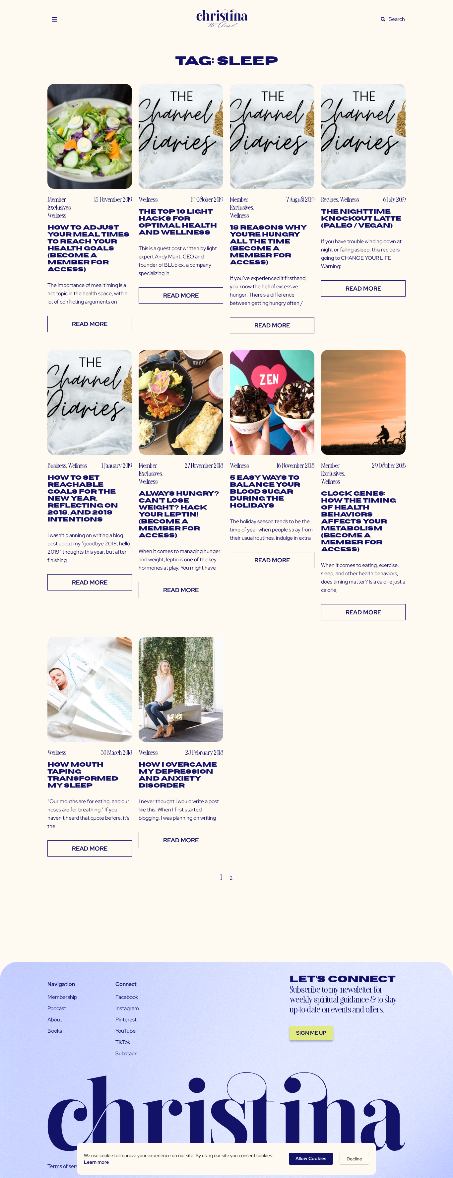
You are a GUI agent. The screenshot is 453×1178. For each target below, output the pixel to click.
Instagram (127, 1008)
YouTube (125, 1030)
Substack (126, 1053)
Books (54, 1030)
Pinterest (126, 1019)
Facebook (126, 997)
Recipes (329, 199)
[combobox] (397, 19)
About (54, 1019)
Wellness (56, 215)
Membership (62, 997)
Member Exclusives (58, 203)
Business (56, 465)
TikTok (122, 1042)
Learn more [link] (96, 1162)
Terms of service (66, 1166)
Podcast (56, 1008)
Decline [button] (354, 1159)
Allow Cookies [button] (310, 1158)
